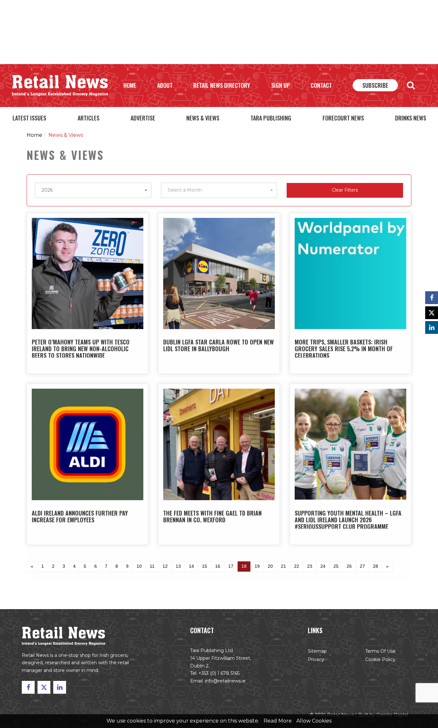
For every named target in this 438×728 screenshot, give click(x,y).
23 (309, 566)
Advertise (143, 118)
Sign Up (280, 85)
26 (349, 566)
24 (322, 566)
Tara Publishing (270, 118)
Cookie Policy (380, 659)
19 (257, 566)
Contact (321, 85)
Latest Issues (29, 118)
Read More (278, 721)
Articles (88, 118)
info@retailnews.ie (225, 681)
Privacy (316, 659)
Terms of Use (380, 651)
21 (283, 566)
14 (191, 566)
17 (230, 566)
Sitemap (317, 651)
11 (152, 566)
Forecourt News (343, 118)
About (165, 85)
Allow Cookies (314, 721)
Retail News (60, 85)
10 (139, 566)
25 (336, 566)
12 (165, 566)
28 (375, 566)
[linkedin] (431, 327)
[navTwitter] (431, 312)
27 (362, 566)
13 (178, 566)
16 (217, 566)
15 (204, 566)
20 (270, 566)
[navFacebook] (431, 297)
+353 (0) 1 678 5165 (219, 673)
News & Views (202, 118)
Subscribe (375, 85)
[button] (93, 190)
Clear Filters (345, 190)
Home (129, 85)
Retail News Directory (221, 85)
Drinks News (410, 118)
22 (296, 566)
